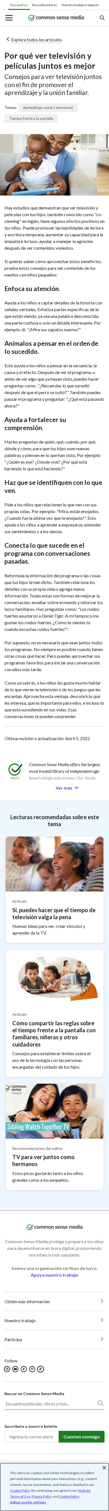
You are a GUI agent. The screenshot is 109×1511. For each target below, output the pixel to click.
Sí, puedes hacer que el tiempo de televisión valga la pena (54, 913)
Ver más (64, 787)
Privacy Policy (42, 1496)
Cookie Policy (20, 1490)
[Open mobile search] (102, 18)
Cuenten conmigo (81, 1436)
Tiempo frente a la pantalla (31, 118)
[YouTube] (16, 1369)
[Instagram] (7, 1369)
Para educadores (44, 5)
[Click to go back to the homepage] (56, 18)
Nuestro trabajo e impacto (80, 5)
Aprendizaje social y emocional (48, 107)
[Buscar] (100, 1404)
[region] (54, 1487)
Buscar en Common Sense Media (34, 1393)
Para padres (19, 5)
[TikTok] (41, 1369)
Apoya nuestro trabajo (54, 1275)
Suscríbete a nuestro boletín (30, 1426)
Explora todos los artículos (36, 39)
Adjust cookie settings (28, 1502)
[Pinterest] (32, 1369)
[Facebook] (24, 1369)
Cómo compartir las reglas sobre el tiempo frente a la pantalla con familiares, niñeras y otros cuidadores (54, 1034)
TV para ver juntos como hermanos (43, 1160)
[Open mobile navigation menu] (8, 18)
